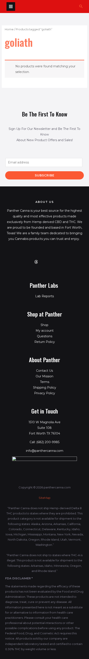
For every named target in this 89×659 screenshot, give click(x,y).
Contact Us (44, 371)
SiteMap (45, 497)
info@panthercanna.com (44, 451)
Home (9, 29)
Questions (44, 336)
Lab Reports (44, 296)
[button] (81, 6)
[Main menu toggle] (10, 6)
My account (45, 331)
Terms (44, 382)
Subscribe (44, 175)
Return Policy (44, 342)
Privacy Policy (44, 393)
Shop (44, 325)
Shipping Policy (44, 387)
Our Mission (44, 376)
